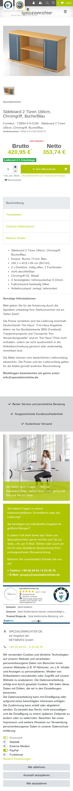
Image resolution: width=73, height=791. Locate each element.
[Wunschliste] (53, 3)
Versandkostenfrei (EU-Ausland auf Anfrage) (43, 175)
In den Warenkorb (44, 169)
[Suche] (47, 3)
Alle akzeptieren (36, 783)
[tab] (36, 203)
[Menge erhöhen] (15, 167)
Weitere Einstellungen (17, 758)
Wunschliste (14, 180)
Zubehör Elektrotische (20, 226)
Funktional (16, 754)
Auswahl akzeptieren (36, 775)
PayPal (14, 750)
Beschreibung (15, 202)
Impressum (10, 722)
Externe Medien (20, 746)
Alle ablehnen (36, 767)
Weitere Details (16, 238)
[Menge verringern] (15, 171)
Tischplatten (13, 214)
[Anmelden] (34, 3)
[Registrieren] (41, 3)
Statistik (14, 742)
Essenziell (16, 737)
